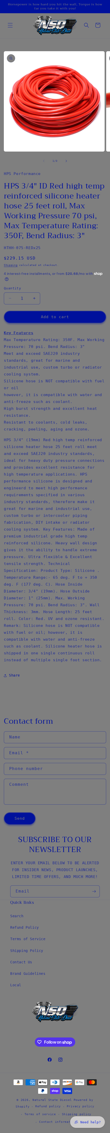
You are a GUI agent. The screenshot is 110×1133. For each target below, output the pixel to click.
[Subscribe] (94, 891)
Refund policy (48, 1106)
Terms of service (40, 1114)
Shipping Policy (26, 951)
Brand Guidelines (28, 974)
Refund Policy (24, 927)
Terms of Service (28, 939)
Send (20, 818)
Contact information (57, 1122)
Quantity (12, 288)
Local (15, 985)
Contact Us (21, 962)
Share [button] (14, 675)
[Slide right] (66, 161)
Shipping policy (77, 1114)
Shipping (11, 265)
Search (17, 916)
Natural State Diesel (52, 1100)
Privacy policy (80, 1106)
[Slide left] (43, 161)
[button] (10, 25)
